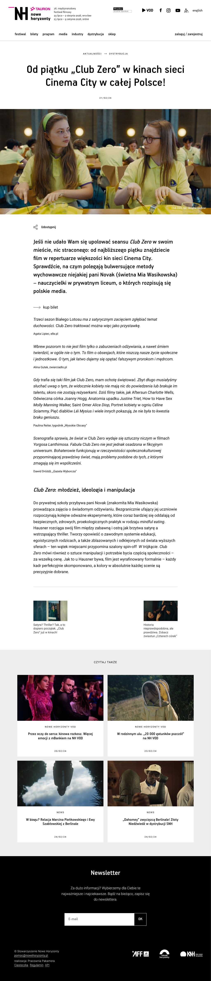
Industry (77, 34)
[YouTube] (177, 13)
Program (48, 34)
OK (140, 919)
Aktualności (92, 53)
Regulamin (36, 965)
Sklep (112, 34)
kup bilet (50, 307)
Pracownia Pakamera (41, 961)
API (47, 965)
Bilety (34, 34)
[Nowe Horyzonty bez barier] (186, 13)
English (197, 11)
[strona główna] (54, 14)
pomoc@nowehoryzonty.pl (31, 955)
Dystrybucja (96, 34)
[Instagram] (168, 13)
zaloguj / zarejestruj (189, 34)
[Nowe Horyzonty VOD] (147, 10)
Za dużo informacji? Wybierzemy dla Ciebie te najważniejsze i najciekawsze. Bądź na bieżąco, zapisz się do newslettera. (105, 894)
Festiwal (20, 34)
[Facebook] (161, 13)
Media (63, 34)
